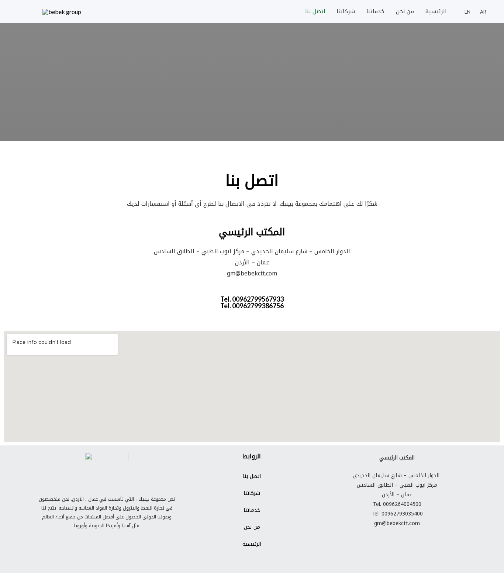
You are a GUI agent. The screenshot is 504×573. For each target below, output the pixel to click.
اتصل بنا (315, 11)
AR (483, 12)
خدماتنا (375, 11)
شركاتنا (345, 11)
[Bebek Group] (61, 11)
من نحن (405, 11)
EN (467, 12)
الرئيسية (436, 11)
